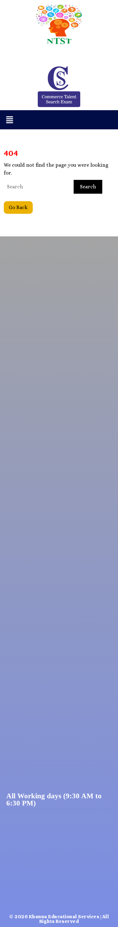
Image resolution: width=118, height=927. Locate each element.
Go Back (21, 205)
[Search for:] (38, 187)
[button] (9, 119)
